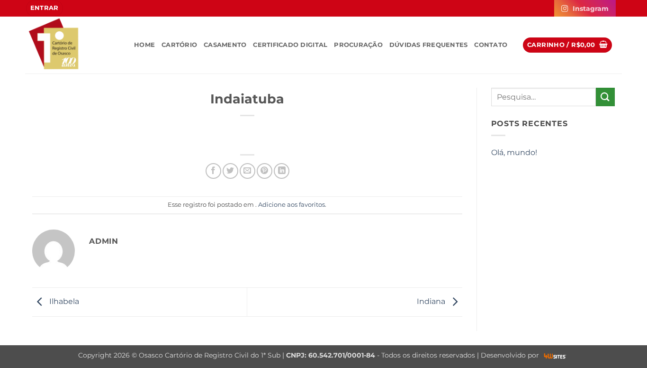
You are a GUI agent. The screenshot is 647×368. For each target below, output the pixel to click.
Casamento (225, 44)
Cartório (179, 44)
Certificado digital (290, 44)
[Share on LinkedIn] (281, 171)
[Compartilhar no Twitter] (230, 171)
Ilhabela (63, 301)
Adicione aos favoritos (291, 204)
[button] (44, 8)
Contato (490, 44)
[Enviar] (605, 97)
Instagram (591, 8)
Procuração (358, 44)
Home (144, 44)
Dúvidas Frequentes (428, 44)
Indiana (432, 301)
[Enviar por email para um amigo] (247, 171)
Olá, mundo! (514, 152)
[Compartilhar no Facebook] (213, 171)
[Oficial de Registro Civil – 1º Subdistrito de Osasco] (72, 45)
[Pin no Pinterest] (264, 171)
